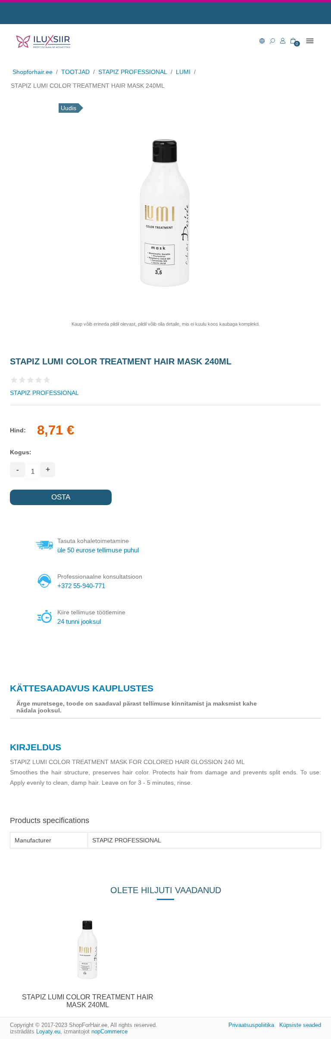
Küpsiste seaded (300, 1025)
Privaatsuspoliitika (251, 1025)
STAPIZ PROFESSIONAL (44, 392)
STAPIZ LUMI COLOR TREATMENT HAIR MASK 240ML (87, 1000)
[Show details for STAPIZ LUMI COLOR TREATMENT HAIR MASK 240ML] (88, 949)
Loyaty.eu (48, 1031)
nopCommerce (109, 1031)
